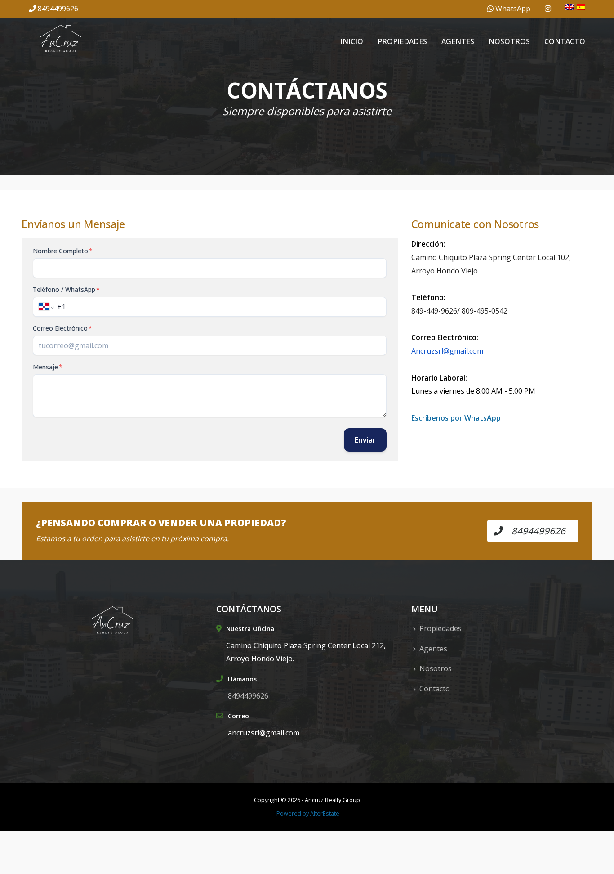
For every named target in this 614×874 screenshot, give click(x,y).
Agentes (457, 41)
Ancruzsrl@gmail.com (447, 351)
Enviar (365, 440)
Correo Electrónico (62, 328)
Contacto (564, 41)
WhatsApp (512, 8)
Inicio (351, 41)
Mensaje (47, 367)
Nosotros (509, 41)
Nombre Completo (63, 251)
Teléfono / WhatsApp (66, 289)
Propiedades (402, 41)
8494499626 (58, 8)
